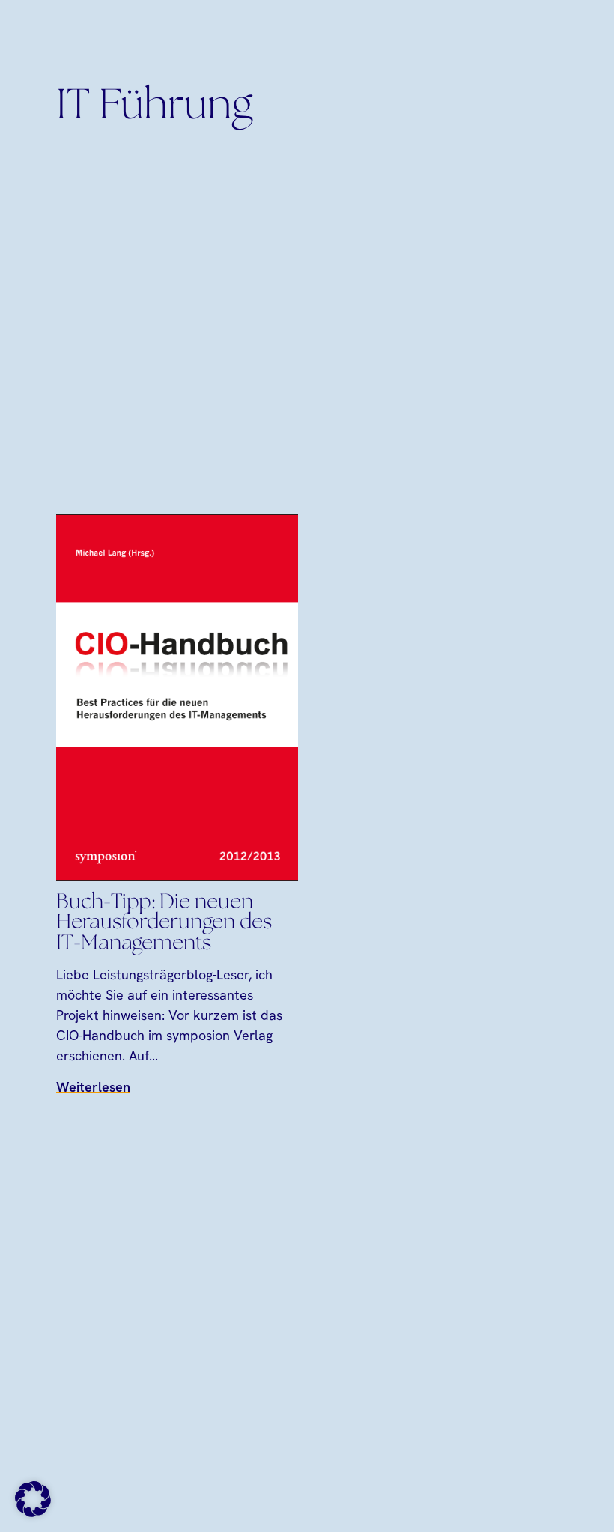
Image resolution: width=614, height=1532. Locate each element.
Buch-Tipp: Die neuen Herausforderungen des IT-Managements (164, 923)
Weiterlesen (93, 1086)
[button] (33, 1499)
